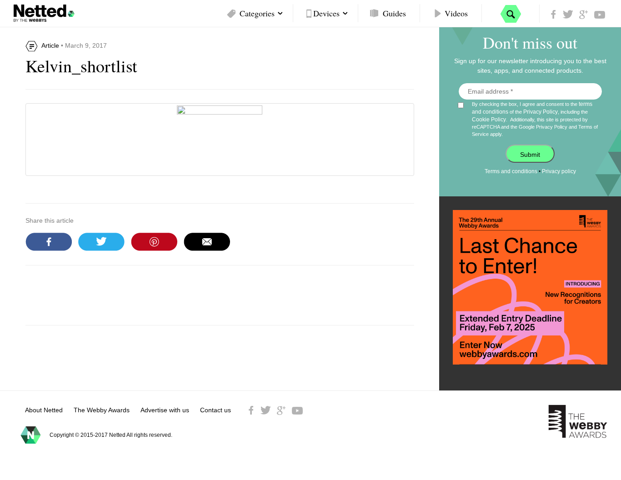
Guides (394, 13)
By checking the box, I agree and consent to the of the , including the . (535, 119)
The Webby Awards (102, 410)
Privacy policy (559, 171)
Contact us (215, 410)
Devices (326, 13)
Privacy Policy (540, 112)
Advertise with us (164, 410)
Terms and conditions (511, 171)
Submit (530, 154)
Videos (456, 13)
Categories (257, 13)
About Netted (44, 410)
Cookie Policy (489, 119)
